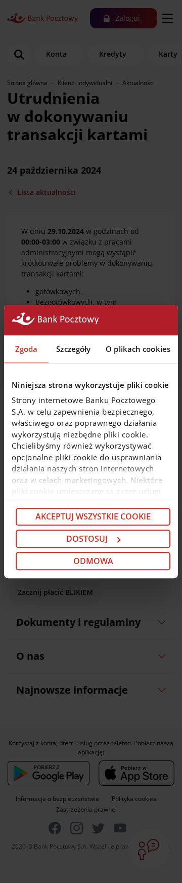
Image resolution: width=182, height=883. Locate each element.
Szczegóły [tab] (73, 349)
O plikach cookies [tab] (138, 349)
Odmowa (93, 561)
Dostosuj (87, 538)
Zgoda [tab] (26, 349)
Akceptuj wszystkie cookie (93, 517)
